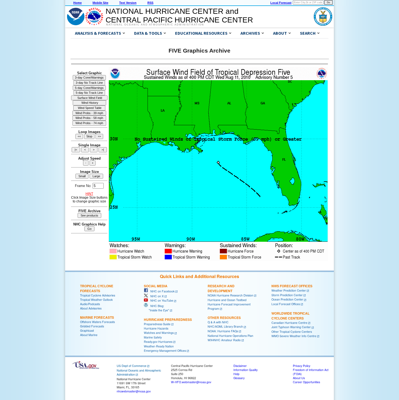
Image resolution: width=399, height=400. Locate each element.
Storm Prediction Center (287, 295)
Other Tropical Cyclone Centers (291, 332)
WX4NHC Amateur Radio (224, 340)
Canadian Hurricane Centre (289, 323)
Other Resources (224, 317)
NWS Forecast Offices (291, 285)
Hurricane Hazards (156, 328)
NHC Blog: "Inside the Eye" (156, 308)
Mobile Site (100, 2)
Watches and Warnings (159, 333)
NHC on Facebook (161, 291)
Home (77, 2)
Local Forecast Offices (285, 304)
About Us (299, 378)
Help (236, 374)
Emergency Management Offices (165, 351)
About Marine (88, 335)
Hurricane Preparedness (168, 319)
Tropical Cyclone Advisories (97, 295)
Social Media (155, 285)
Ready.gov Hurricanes (158, 342)
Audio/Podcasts (90, 304)
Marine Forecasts (97, 317)
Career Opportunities (306, 382)
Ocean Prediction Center (287, 299)
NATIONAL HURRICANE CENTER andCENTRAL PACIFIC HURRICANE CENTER (179, 15)
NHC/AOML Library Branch (225, 326)
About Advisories (91, 308)
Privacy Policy (301, 366)
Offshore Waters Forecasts (97, 322)
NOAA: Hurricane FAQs (223, 331)
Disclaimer (240, 366)
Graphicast (87, 330)
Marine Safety (153, 337)
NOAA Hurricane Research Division (230, 295)
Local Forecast (281, 2)
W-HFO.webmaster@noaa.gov (191, 382)
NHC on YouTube (160, 300)
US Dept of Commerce (131, 366)
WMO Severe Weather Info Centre (293, 336)
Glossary (239, 378)
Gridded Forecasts (92, 326)
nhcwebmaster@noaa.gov (134, 391)
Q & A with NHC (218, 322)
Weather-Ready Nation (159, 346)
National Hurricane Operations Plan (230, 336)
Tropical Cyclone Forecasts (96, 288)
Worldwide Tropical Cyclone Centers (290, 316)
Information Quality (245, 370)
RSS (150, 2)
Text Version (128, 2)
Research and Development (221, 288)
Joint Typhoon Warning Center (291, 327)
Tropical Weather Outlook (96, 300)
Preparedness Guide (157, 324)
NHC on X (156, 296)
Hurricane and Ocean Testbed (227, 300)
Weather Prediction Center (288, 290)
